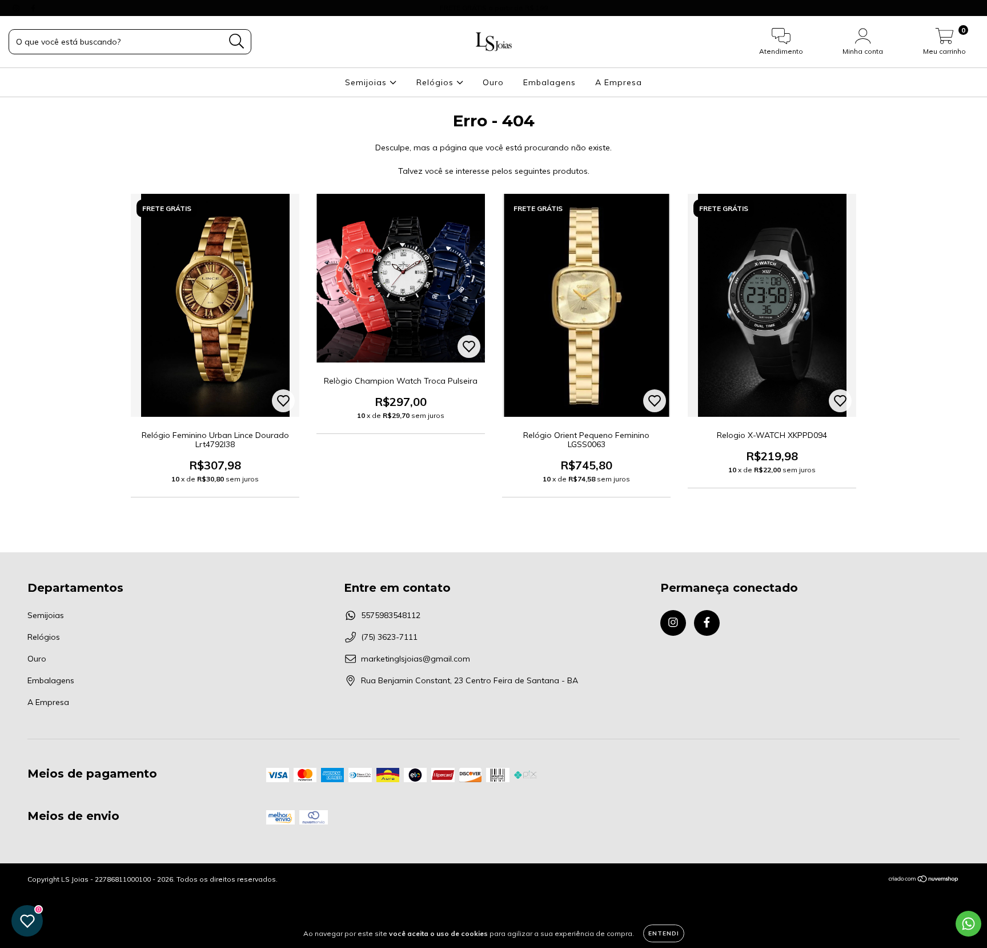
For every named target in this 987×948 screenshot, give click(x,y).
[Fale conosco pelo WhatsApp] (968, 924)
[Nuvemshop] (924, 880)
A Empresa (618, 82)
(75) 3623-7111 (389, 637)
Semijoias (367, 82)
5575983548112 (390, 615)
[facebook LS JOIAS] (33, 8)
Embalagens (549, 82)
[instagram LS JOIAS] (17, 8)
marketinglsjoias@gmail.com (415, 659)
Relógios (436, 82)
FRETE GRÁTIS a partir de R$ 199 (494, 7)
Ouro (493, 82)
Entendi (663, 933)
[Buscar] (236, 41)
